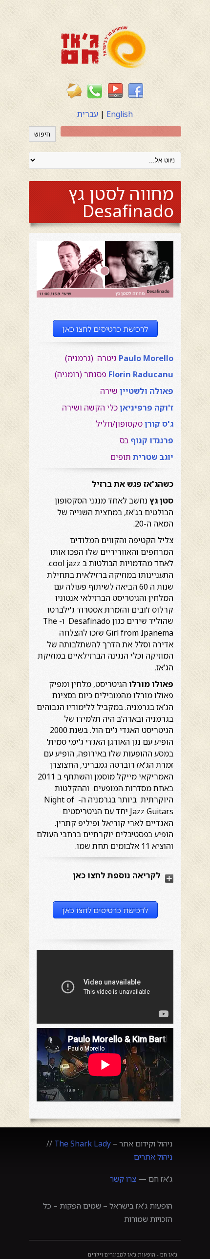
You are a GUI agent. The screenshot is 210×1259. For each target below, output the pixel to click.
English (119, 114)
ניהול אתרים (153, 1156)
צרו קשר (123, 1178)
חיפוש (42, 134)
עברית (87, 114)
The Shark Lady (82, 1143)
